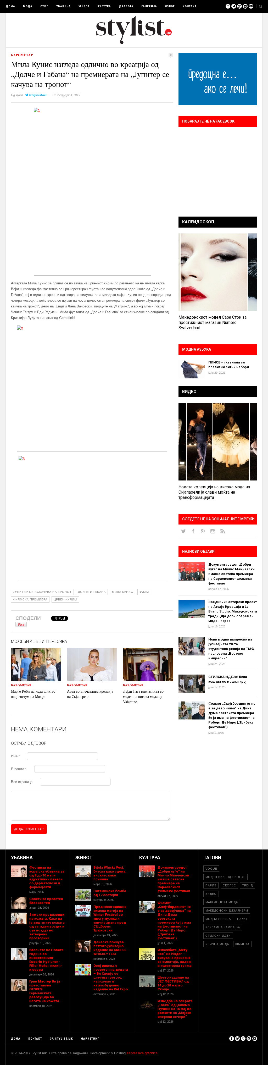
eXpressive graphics (142, 1053)
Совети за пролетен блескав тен (46, 901)
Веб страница (21, 782)
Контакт (190, 6)
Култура (104, 6)
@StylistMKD (38, 95)
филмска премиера (30, 599)
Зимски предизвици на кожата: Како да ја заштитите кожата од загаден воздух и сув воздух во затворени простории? (47, 926)
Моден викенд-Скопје (225, 877)
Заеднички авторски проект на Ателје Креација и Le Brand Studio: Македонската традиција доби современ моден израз (232, 611)
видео (211, 893)
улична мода (217, 944)
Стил (44, 6)
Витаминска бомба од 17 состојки (109, 893)
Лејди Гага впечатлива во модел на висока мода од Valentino (143, 696)
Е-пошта (18, 769)
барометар (22, 55)
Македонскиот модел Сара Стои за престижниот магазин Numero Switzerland (212, 322)
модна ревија (218, 918)
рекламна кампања (222, 927)
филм (144, 591)
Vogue (211, 868)
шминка (242, 944)
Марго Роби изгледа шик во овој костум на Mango (33, 694)
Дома (10, 6)
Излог (170, 6)
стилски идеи (218, 935)
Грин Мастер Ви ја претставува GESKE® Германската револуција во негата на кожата (44, 991)
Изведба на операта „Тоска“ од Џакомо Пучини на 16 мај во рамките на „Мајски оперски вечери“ (175, 1009)
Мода (27, 6)
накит (242, 918)
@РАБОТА (126, 6)
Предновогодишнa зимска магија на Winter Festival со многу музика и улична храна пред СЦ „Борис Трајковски (109, 918)
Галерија (149, 6)
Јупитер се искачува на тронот (42, 591)
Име (15, 756)
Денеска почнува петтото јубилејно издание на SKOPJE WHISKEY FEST (109, 948)
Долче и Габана (92, 591)
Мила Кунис (122, 591)
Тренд (247, 885)
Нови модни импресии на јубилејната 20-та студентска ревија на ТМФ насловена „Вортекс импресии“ (231, 648)
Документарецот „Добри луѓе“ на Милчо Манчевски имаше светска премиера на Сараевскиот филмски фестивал (231, 573)
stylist (19, 95)
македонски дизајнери (226, 910)
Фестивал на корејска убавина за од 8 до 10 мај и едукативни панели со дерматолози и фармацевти (46, 877)
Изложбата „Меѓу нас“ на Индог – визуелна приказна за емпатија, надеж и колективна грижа (175, 958)
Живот (84, 6)
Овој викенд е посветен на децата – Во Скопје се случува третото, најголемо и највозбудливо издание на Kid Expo (110, 977)
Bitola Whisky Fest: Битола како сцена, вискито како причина (109, 873)
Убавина (63, 6)
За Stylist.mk (61, 1038)
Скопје (229, 885)
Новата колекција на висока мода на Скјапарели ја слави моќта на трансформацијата (214, 492)
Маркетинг (90, 1038)
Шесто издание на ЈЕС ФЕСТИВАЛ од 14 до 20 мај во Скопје (173, 983)
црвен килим (65, 599)
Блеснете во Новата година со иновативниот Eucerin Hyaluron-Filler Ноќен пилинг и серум (46, 960)
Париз (210, 885)
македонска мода (221, 902)
